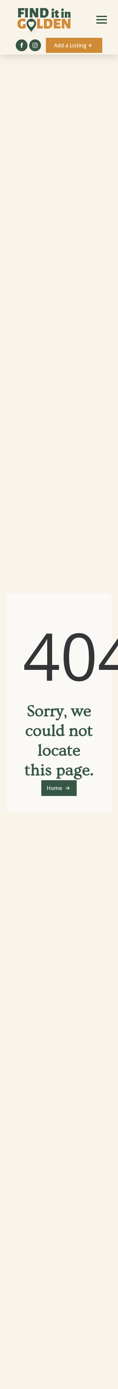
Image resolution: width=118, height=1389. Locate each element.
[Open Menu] (101, 19)
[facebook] (22, 45)
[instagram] (35, 45)
